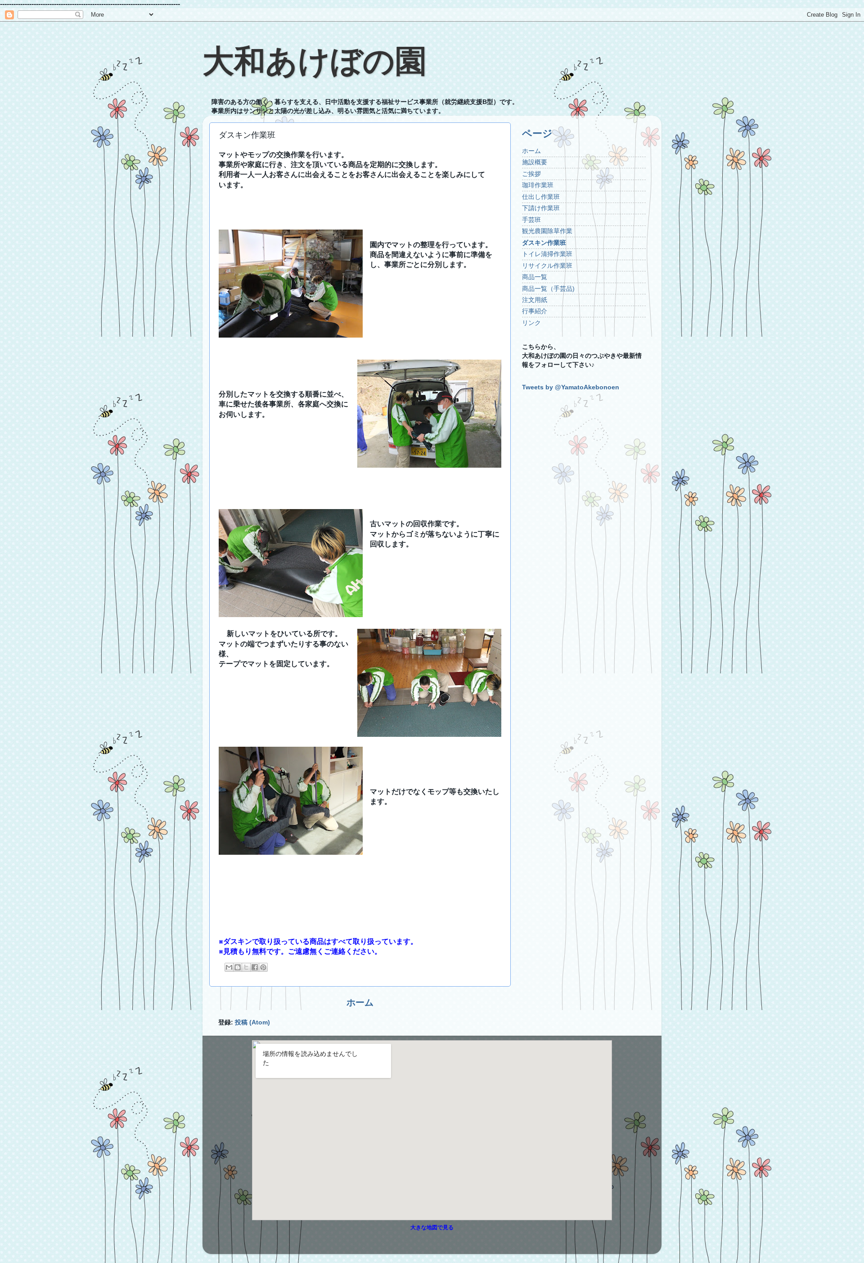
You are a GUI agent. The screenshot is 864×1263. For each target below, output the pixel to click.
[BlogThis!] (237, 967)
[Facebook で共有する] (254, 967)
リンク (531, 322)
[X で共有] (246, 967)
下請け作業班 (541, 208)
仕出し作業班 (541, 196)
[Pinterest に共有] (263, 967)
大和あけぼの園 (314, 61)
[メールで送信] (229, 967)
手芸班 (531, 219)
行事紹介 (534, 311)
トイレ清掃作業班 (547, 253)
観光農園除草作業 (547, 231)
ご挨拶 (531, 173)
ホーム (360, 1002)
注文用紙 (534, 299)
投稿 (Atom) (252, 1022)
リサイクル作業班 (547, 265)
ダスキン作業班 (544, 242)
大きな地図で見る (432, 1227)
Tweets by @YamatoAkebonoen (570, 387)
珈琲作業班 (538, 185)
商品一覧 (534, 276)
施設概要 (534, 162)
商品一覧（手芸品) (548, 288)
